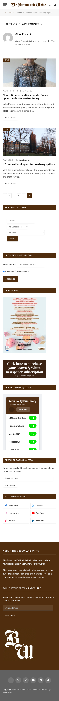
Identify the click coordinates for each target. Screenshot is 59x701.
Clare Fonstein (23, 34)
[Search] (54, 4)
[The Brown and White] (28, 4)
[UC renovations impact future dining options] (29, 142)
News (6, 60)
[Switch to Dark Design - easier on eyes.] (50, 4)
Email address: (10, 264)
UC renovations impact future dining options (29, 164)
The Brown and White (28, 689)
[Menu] (5, 4)
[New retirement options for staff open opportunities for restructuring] (29, 72)
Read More (10, 118)
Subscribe (10, 486)
